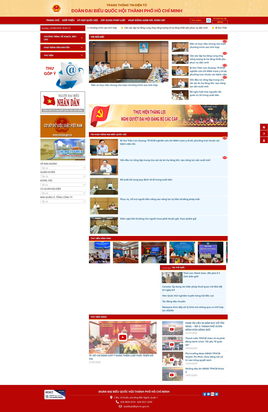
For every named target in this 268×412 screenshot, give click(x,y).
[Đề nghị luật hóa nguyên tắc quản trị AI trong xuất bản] (139, 79)
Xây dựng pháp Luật (113, 20)
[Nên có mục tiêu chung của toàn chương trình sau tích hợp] (119, 79)
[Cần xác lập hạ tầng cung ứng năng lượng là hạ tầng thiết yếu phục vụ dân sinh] (124, 79)
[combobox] (63, 168)
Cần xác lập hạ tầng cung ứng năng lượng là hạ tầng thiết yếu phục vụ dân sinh (147, 27)
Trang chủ (52, 20)
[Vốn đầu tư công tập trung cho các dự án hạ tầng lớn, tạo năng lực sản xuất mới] (134, 79)
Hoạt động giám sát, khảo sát (146, 20)
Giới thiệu (68, 20)
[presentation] (91, 253)
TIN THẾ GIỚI (178, 267)
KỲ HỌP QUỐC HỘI (87, 20)
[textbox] (62, 168)
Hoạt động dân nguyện (57, 47)
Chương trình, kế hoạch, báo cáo (60, 38)
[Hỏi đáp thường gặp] (264, 133)
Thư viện (48, 55)
